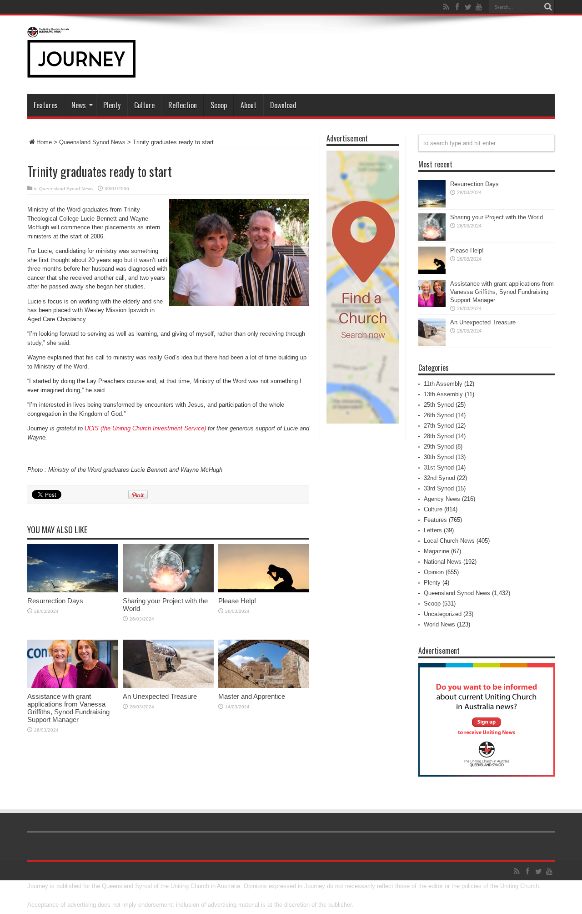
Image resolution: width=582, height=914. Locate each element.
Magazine (436, 551)
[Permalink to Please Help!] (263, 590)
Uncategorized (443, 614)
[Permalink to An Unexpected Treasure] (168, 685)
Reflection (182, 105)
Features (46, 105)
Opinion (434, 572)
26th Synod (439, 415)
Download (283, 105)
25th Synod (439, 404)
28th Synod (439, 436)
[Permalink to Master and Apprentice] (263, 685)
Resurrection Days (55, 601)
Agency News (442, 498)
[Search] (548, 7)
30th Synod (439, 457)
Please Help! (237, 601)
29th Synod (439, 446)
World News (439, 624)
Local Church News (449, 540)
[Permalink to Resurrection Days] (72, 590)
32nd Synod (439, 478)
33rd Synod (439, 488)
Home (44, 142)
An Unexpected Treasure (160, 696)
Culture (144, 105)
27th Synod (439, 425)
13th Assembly (443, 394)
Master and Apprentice (251, 696)
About (248, 105)
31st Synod (439, 467)
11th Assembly (443, 383)
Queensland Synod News (92, 142)
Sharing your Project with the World (496, 217)
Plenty (111, 105)
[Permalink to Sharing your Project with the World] (168, 590)
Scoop (219, 105)
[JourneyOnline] (81, 71)
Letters (433, 530)
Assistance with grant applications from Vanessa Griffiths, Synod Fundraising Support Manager (68, 707)
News (78, 105)
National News (443, 561)
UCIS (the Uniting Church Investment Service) (145, 428)
